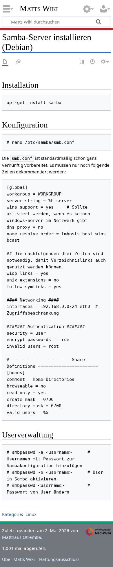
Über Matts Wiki (18, 559)
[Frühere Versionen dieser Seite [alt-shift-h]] (93, 62)
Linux (31, 514)
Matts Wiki (39, 8)
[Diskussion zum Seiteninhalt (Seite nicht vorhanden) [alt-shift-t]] (18, 62)
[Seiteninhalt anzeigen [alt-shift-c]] (5, 62)
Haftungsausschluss (59, 559)
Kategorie (12, 514)
